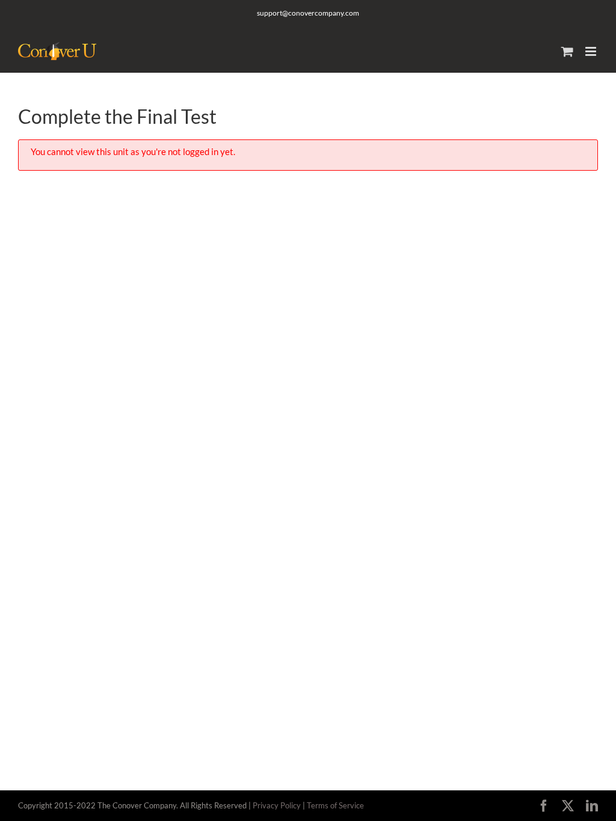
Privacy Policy (277, 805)
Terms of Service (335, 805)
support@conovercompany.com (308, 12)
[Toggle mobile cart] (567, 51)
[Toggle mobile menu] (591, 51)
